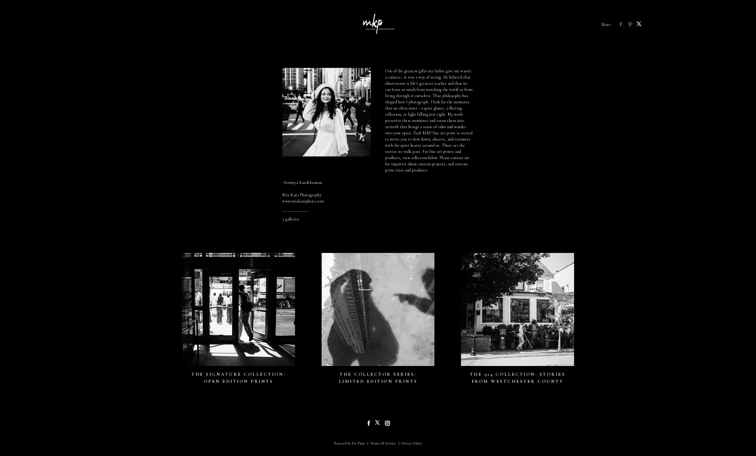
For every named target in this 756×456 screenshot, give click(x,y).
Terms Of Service (383, 443)
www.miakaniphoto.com (303, 201)
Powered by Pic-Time (350, 443)
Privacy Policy (411, 443)
